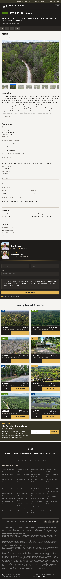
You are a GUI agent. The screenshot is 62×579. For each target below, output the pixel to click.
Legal (39, 576)
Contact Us (24, 460)
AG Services (44, 459)
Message (4, 278)
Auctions (19, 1)
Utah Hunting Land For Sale (52, 488)
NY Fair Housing (18, 576)
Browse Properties (12, 453)
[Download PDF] (2, 28)
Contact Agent (20, 333)
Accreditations (18, 459)
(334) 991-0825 (24, 248)
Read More (6, 116)
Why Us (31, 1)
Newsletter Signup (47, 460)
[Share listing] (6, 333)
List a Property (14, 460)
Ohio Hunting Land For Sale (37, 498)
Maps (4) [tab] (15, 37)
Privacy (43, 576)
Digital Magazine (35, 460)
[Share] (12, 28)
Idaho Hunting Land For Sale (8, 498)
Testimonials (28, 459)
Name (3, 263)
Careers (25, 1)
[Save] (17, 28)
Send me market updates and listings (11, 296)
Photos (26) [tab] (6, 37)
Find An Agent (27, 453)
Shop (47, 1)
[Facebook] (45, 521)
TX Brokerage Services (7, 576)
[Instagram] (57, 521)
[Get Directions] (7, 28)
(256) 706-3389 (24, 257)
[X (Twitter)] (49, 521)
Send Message (30, 292)
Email (3, 270)
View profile (15, 248)
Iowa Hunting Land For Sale (8, 510)
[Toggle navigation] (57, 6)
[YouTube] (53, 521)
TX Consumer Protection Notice (13, 574)
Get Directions (6, 137)
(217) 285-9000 (32, 522)
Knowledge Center (39, 1)
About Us (8, 459)
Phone (33, 263)
